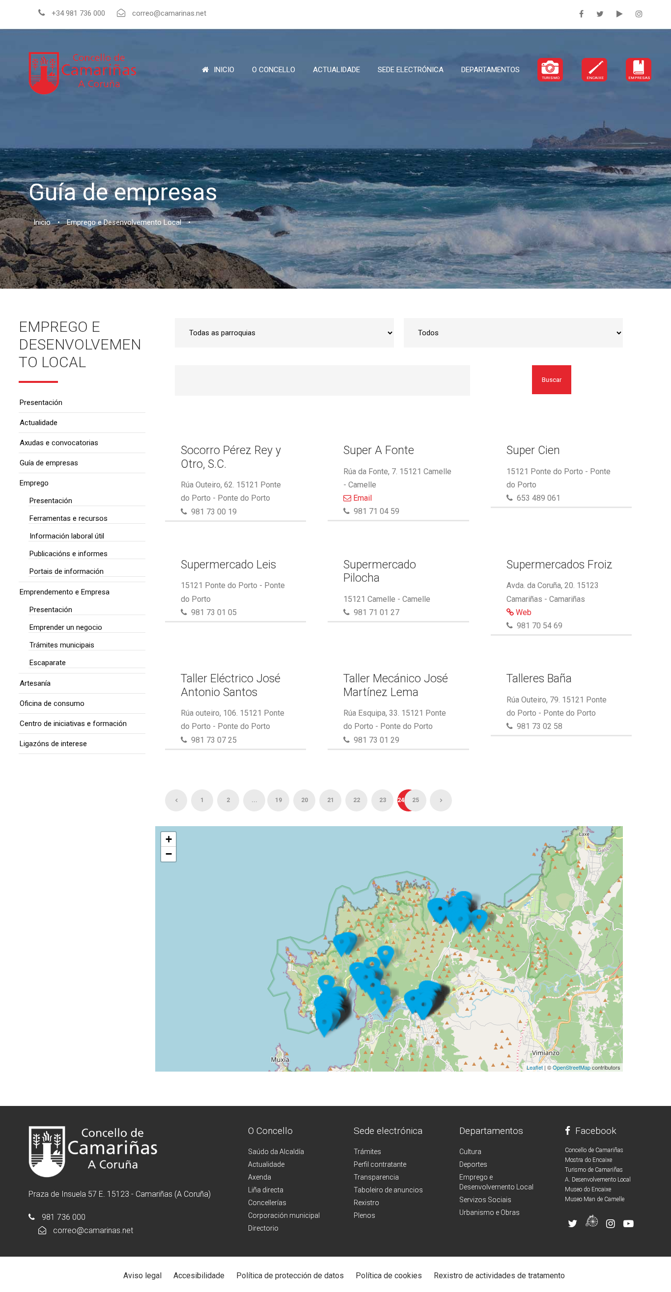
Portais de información (66, 571)
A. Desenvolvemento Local (598, 1179)
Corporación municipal (284, 1215)
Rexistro (366, 1203)
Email (361, 498)
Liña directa (265, 1190)
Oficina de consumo (52, 703)
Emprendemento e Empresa (65, 592)
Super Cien (533, 450)
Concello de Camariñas (594, 1150)
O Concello (270, 1130)
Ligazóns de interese (53, 743)
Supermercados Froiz (559, 564)
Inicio (224, 69)
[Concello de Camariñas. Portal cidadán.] (82, 72)
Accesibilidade (198, 1275)
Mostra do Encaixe (588, 1160)
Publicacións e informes (68, 553)
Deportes (473, 1164)
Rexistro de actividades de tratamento (499, 1275)
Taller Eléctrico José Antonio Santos (230, 685)
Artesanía (35, 683)
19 (278, 800)
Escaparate (47, 662)
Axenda (259, 1177)
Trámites (367, 1152)
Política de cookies (389, 1275)
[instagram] (639, 14)
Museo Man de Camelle (594, 1199)
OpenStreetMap (571, 1067)
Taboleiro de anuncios (388, 1190)
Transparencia (376, 1177)
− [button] (169, 854)
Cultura (470, 1152)
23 (382, 800)
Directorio (263, 1228)
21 (330, 800)
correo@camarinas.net (93, 1230)
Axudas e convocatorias (59, 442)
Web (522, 612)
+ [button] (169, 839)
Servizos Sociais (485, 1200)
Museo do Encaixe (588, 1189)
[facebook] (581, 14)
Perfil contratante (380, 1164)
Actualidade (336, 69)
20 (304, 800)
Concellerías (267, 1203)
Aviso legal (142, 1275)
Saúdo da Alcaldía (276, 1152)
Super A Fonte (378, 450)
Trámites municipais (61, 645)
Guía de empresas (49, 462)
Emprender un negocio (65, 627)
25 (415, 800)
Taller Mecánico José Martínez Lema (395, 685)
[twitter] (600, 14)
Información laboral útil (66, 536)
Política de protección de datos (290, 1275)
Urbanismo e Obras (489, 1212)
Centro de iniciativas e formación (73, 723)
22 (356, 800)
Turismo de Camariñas (594, 1169)
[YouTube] (619, 14)
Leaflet (535, 1067)
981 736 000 (63, 1217)
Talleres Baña (539, 678)
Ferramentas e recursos (68, 518)
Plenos (364, 1215)
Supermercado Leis (228, 564)
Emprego (34, 483)
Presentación (41, 402)
